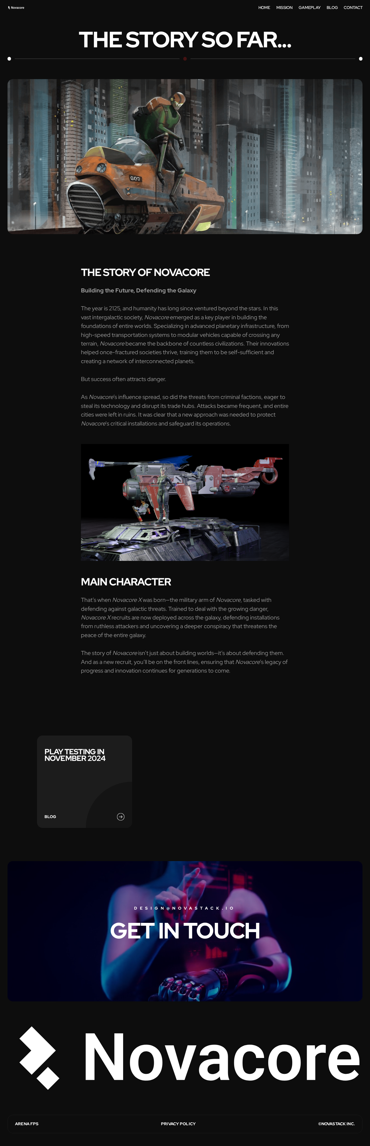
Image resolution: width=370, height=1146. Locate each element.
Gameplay (310, 7)
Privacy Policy (178, 1123)
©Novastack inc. (336, 1123)
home (264, 7)
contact (353, 7)
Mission (284, 7)
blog (332, 7)
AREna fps (26, 1123)
